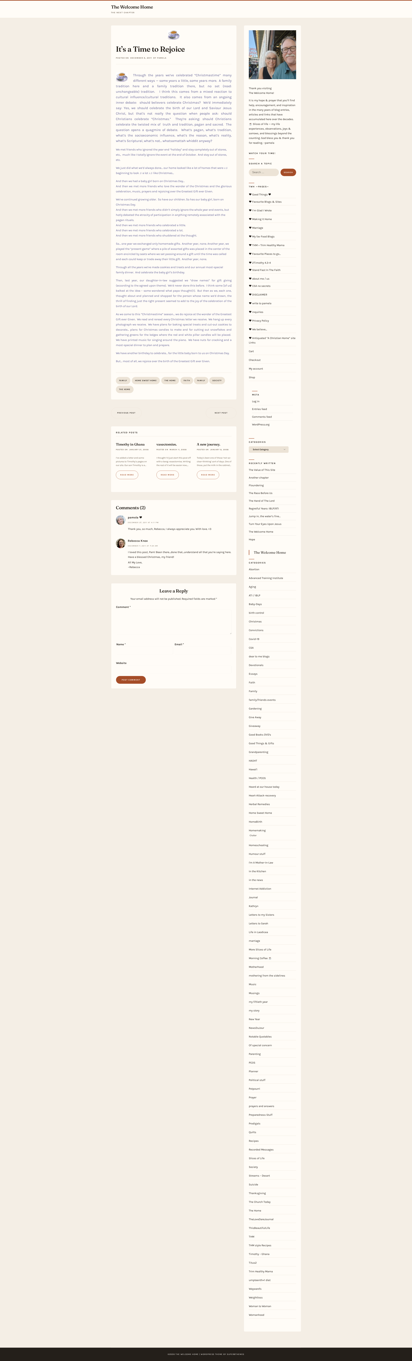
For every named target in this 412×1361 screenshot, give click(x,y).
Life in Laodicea (258, 932)
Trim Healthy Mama (261, 1271)
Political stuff (257, 1080)
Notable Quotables (260, 1036)
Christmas (255, 621)
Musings (254, 993)
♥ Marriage (256, 227)
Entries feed (259, 409)
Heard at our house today (264, 786)
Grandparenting (258, 752)
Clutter (253, 835)
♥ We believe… (258, 329)
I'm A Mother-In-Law (261, 862)
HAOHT (253, 760)
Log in (255, 401)
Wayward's (255, 1288)
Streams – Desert (259, 1175)
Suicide (253, 1184)
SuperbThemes (235, 1354)
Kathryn (253, 906)
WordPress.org (261, 424)
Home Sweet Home (146, 380)
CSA (251, 647)
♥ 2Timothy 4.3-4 (260, 262)
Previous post (126, 413)
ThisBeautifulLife (259, 1228)
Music (252, 984)
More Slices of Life (260, 949)
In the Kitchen (257, 871)
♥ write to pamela (260, 303)
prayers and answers (261, 1106)
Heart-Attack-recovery (262, 795)
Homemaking (257, 830)
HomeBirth (255, 821)
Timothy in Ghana (130, 444)
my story (254, 1010)
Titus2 (253, 1262)
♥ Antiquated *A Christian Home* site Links (272, 340)
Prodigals (254, 1123)
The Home (170, 380)
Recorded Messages (261, 1149)
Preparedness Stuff (260, 1114)
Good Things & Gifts (261, 743)
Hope (252, 539)
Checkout (255, 359)
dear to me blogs (259, 656)
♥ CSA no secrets (260, 285)
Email (179, 644)
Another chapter (259, 477)
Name (121, 644)
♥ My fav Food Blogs (262, 236)
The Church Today (260, 1201)
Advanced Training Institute (266, 578)
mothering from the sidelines (267, 975)
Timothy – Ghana (259, 1254)
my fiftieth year (258, 1001)
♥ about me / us (259, 278)
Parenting (255, 1054)
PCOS (252, 1062)
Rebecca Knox (138, 541)
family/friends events (262, 699)
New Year (254, 1019)
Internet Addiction (260, 888)
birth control (256, 612)
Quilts (252, 1132)
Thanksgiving (257, 1193)
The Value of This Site (262, 469)
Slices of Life (257, 1158)
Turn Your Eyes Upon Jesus (265, 524)
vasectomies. (166, 444)
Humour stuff (257, 853)
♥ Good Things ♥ (260, 194)
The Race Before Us (260, 493)
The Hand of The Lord (262, 500)
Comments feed (262, 416)
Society (217, 380)
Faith (187, 380)
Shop (252, 377)
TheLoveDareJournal (261, 1219)
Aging (252, 586)
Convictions (256, 630)
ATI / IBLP (254, 595)
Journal (253, 897)
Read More (127, 475)
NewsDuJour (256, 1027)
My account (256, 368)
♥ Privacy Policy (259, 320)
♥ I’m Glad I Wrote (260, 210)
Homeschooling (258, 845)
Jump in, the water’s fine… (265, 516)
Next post (221, 413)
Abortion (254, 569)
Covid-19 (254, 639)
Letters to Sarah (258, 923)
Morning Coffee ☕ (260, 958)
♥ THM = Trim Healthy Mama (266, 245)
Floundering (256, 485)
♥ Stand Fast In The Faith (265, 270)
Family (123, 380)
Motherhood (256, 966)
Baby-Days (255, 604)
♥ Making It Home (260, 219)
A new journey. (208, 444)
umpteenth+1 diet (260, 1280)
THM (251, 1236)
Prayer (252, 1097)
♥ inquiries (256, 312)
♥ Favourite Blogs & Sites (265, 201)
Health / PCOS (257, 778)
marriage (254, 940)
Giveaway (254, 725)
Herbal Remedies (259, 804)
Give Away (255, 717)
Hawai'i (253, 769)
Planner (253, 1071)
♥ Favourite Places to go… (265, 253)
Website (121, 663)
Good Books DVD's (260, 734)
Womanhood (256, 1314)
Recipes (254, 1140)
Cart (251, 351)
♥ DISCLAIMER (258, 294)
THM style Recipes (260, 1245)
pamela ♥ (135, 517)
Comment (123, 607)
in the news (256, 880)
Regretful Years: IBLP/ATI (264, 508)
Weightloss (256, 1297)
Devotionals (256, 665)
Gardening (255, 708)
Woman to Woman (260, 1306)
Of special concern (260, 1045)
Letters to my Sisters (261, 914)
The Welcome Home (132, 7)
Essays (253, 673)
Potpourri (254, 1088)
